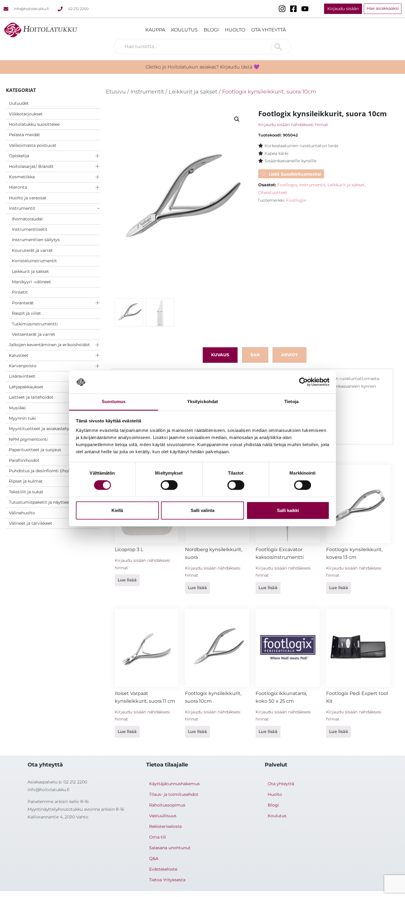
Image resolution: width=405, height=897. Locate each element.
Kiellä (117, 510)
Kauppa (155, 30)
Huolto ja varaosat (28, 198)
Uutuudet (19, 103)
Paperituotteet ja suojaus (35, 449)
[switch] (169, 485)
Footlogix (287, 184)
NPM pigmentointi (28, 439)
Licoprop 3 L (129, 549)
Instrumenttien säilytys (36, 239)
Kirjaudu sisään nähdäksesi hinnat (293, 124)
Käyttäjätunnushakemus (174, 783)
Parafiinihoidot (24, 460)
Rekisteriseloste (165, 826)
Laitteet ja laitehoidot (31, 397)
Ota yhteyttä (268, 30)
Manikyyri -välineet (31, 281)
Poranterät (23, 303)
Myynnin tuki (22, 418)
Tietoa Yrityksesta (167, 879)
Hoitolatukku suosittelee (34, 124)
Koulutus (184, 30)
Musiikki (17, 408)
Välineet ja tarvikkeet (30, 523)
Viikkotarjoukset (26, 114)
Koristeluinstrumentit (34, 260)
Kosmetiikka (22, 176)
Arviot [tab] (289, 354)
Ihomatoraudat (27, 219)
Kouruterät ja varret (32, 250)
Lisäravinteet (22, 376)
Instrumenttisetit (29, 229)
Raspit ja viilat (26, 313)
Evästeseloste (163, 869)
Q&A (153, 858)
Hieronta (18, 187)
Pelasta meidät (24, 134)
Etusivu (116, 91)
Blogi (211, 30)
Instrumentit (22, 208)
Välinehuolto (22, 513)
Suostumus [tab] (114, 401)
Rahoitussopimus (167, 805)
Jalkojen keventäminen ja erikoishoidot (49, 344)
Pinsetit (20, 292)
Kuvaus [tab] (220, 354)
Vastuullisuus (162, 815)
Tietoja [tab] (291, 401)
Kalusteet (18, 355)
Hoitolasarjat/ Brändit (31, 166)
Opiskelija (19, 155)
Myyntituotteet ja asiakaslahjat (41, 428)
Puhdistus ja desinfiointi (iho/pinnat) (46, 470)
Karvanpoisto (22, 365)
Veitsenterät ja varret (33, 334)
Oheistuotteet (272, 192)
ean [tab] (255, 354)
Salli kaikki (288, 510)
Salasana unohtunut (170, 847)
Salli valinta (202, 510)
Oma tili (157, 837)
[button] (237, 119)
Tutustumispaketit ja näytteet (40, 502)
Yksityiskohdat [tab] (202, 401)
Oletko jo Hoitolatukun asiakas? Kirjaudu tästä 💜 (202, 67)
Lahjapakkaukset (26, 386)
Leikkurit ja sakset (30, 271)
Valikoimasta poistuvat (32, 145)
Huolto (235, 30)
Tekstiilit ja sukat (26, 491)
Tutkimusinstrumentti (35, 324)
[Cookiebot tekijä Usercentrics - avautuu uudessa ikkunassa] (303, 382)
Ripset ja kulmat (26, 481)
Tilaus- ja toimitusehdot (173, 794)
